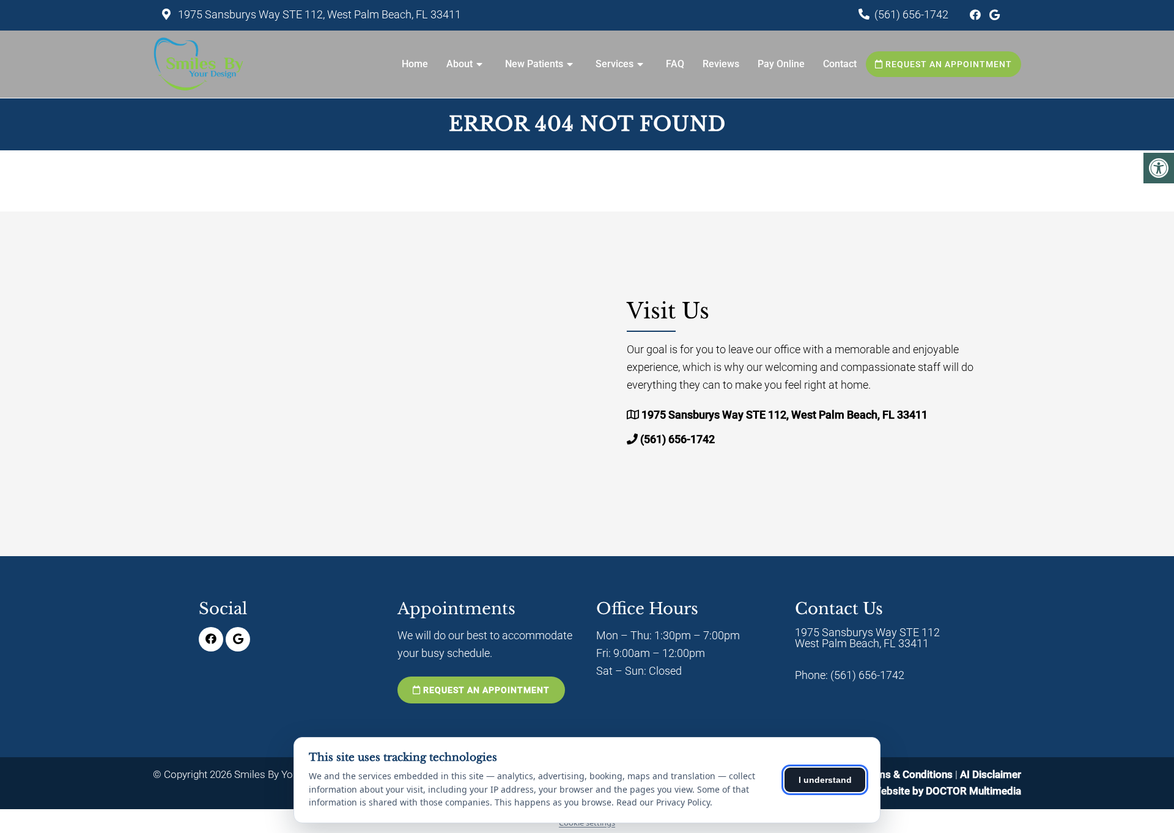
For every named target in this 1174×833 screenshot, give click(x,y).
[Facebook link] (976, 15)
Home (415, 64)
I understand (825, 780)
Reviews (721, 64)
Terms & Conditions (908, 774)
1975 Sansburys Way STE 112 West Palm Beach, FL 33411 (867, 638)
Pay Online (781, 64)
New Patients (534, 64)
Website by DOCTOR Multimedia (946, 791)
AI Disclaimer (990, 774)
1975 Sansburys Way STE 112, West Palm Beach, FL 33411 (318, 14)
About (459, 64)
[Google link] (994, 15)
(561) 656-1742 (911, 14)
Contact (840, 64)
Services (614, 64)
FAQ (675, 64)
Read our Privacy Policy (663, 802)
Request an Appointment (947, 64)
